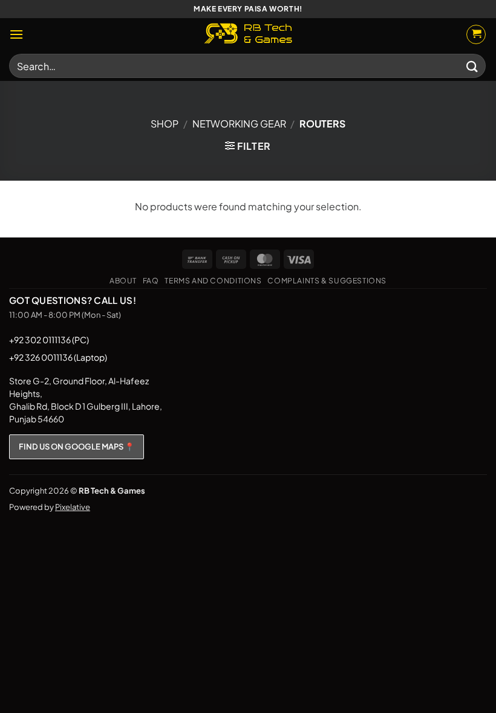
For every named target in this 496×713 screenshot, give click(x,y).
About (123, 280)
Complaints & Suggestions (327, 280)
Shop (164, 123)
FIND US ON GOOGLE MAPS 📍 (76, 446)
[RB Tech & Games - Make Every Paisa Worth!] (248, 34)
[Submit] (472, 65)
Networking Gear (239, 123)
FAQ (151, 280)
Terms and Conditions (213, 280)
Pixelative (72, 507)
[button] (16, 34)
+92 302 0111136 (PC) (49, 339)
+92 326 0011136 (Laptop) (58, 357)
